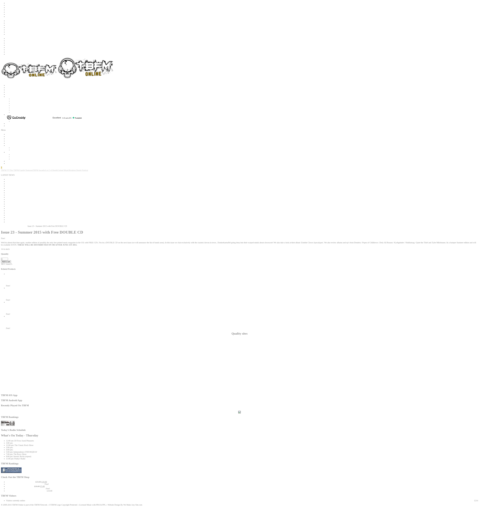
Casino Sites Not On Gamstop (239, 372)
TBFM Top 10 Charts (22, 450)
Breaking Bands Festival (78, 170)
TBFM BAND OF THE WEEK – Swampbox (24, 215)
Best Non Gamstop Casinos (239, 357)
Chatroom (29, 170)
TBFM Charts (11, 123)
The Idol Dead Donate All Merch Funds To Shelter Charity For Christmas (35, 188)
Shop (8, 126)
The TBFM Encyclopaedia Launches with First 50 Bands (28, 190)
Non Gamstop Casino (239, 346)
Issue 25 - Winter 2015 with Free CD (24, 281)
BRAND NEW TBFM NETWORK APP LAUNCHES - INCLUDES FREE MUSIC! (40, 186)
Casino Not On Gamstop (239, 341)
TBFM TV (5, 170)
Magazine (10, 114)
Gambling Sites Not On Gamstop (239, 343)
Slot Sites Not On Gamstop (239, 348)
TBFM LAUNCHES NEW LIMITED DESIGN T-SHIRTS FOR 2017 (34, 202)
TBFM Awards (39, 170)
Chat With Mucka (18, 101)
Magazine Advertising (19, 121)
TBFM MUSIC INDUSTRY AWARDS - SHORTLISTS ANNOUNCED (35, 181)
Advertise (10, 12)
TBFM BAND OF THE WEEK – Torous (22, 179)
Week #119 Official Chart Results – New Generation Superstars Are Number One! (38, 213)
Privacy (9, 14)
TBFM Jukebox (19, 443)
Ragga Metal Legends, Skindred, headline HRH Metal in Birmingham (33, 220)
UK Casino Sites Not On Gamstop (239, 386)
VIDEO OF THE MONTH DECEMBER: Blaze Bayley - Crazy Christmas (36, 195)
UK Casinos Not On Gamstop (239, 355)
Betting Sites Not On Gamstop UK (239, 339)
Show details (11, 276)
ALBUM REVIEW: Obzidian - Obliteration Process (26, 204)
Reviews (9, 94)
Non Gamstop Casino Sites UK (239, 370)
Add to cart (6, 262)
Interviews (10, 97)
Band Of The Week (13, 92)
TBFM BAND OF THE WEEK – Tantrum (23, 199)
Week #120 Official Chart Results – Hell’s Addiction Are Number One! (34, 206)
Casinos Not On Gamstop (21, 108)
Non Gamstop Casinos (20, 103)
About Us (10, 5)
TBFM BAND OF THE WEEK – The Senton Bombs (27, 211)
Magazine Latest (17, 117)
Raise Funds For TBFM (15, 7)
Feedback (10, 10)
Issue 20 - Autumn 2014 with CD (22, 323)
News (8, 88)
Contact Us (10, 16)
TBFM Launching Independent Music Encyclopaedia (27, 208)
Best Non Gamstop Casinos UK (23, 110)
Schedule (9, 90)
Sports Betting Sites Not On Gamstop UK (239, 352)
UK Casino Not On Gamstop (239, 375)
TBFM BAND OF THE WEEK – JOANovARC (25, 193)
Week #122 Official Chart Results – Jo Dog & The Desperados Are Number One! (38, 184)
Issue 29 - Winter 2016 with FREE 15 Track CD (30, 309)
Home (8, 3)
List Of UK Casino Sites (239, 381)
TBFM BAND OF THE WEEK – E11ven (23, 222)
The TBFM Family (17, 170)
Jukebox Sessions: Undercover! (25, 447)
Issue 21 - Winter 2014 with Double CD (26, 295)
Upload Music (63, 170)
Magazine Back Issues (20, 119)
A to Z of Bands (51, 170)
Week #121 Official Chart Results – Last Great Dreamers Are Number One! (36, 197)
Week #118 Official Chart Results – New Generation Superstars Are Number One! (38, 217)
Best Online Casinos (240, 384)
